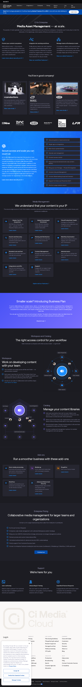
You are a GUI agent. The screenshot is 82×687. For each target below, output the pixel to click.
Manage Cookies (16, 680)
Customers (65, 641)
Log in (65, 6)
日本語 (32, 681)
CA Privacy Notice (63, 681)
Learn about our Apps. (10, 382)
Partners (64, 646)
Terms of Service (46, 681)
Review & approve (50, 643)
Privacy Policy (38, 681)
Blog (63, 651)
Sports (47, 663)
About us (64, 648)
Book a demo (55, 6)
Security (64, 643)
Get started (73, 6)
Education (48, 668)
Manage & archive (50, 646)
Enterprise (40, 5)
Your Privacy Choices (35, 684)
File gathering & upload (52, 641)
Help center (65, 658)
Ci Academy (65, 665)
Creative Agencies (50, 665)
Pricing (48, 5)
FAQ (63, 660)
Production (48, 658)
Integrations (32, 665)
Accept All (16, 670)
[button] (74, 12)
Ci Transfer (31, 660)
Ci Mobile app (32, 663)
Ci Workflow (32, 658)
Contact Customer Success (70, 663)
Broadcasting (49, 660)
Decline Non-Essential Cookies (16, 675)
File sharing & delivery (51, 638)
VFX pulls (48, 651)
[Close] (29, 643)
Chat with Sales (66, 638)
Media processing (50, 648)
